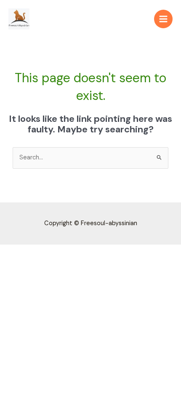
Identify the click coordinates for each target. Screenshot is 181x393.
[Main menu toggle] (163, 19)
